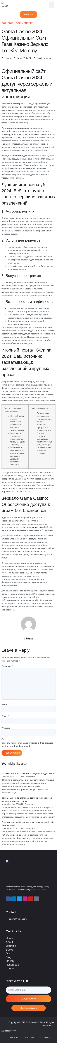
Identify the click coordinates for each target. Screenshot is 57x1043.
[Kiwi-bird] (36, 898)
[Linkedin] (13, 898)
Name (5, 704)
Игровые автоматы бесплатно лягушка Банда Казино (28, 773)
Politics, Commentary (18, 23)
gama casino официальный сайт (30, 527)
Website (6, 728)
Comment (7, 666)
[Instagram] (25, 898)
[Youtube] (30, 898)
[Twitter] (19, 898)
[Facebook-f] (8, 898)
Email (5, 716)
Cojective (6, 1031)
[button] (51, 5)
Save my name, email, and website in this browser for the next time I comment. (27, 744)
